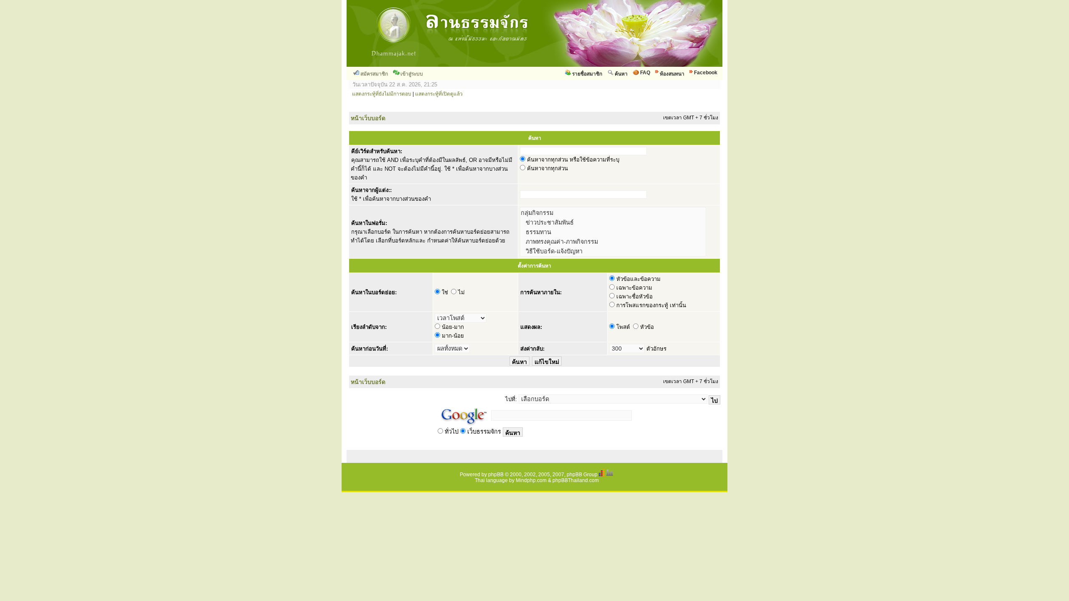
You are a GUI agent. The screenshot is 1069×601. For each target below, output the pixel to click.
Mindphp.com (531, 480)
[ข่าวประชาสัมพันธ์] (613, 222)
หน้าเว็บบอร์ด (368, 118)
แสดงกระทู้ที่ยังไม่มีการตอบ (381, 94)
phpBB (496, 474)
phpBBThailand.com (575, 480)
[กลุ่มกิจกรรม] (613, 212)
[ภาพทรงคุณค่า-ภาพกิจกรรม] (613, 241)
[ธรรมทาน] (613, 232)
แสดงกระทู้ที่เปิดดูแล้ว (439, 94)
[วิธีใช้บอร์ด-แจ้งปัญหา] (613, 251)
